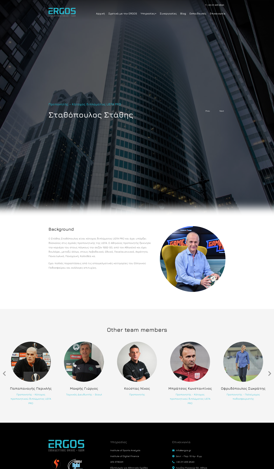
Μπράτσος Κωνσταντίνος (190, 388)
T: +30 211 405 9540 (214, 5)
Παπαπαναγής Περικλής (31, 388)
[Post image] (31, 362)
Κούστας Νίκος (137, 388)
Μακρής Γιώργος (84, 388)
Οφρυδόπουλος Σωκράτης (243, 388)
